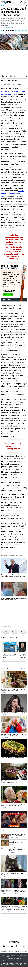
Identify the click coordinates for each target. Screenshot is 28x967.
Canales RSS (4, 951)
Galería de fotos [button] (8, 27)
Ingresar (21, 2)
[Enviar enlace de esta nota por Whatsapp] (10, 76)
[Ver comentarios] (25, 6)
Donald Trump (6, 631)
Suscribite (8, 295)
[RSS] (20, 946)
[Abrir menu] (2, 2)
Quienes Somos (11, 951)
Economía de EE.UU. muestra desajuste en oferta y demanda (14, 446)
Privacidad (24, 951)
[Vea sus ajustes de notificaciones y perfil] (25, 2)
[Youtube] (12, 946)
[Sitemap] (24, 946)
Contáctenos (18, 951)
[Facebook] (4, 946)
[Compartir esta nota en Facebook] (2, 76)
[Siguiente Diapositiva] (25, 651)
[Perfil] (14, 942)
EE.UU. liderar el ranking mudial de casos (12, 193)
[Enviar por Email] (14, 76)
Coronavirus (15, 631)
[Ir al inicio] (10, 2)
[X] (8, 946)
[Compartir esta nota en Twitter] (6, 76)
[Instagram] (16, 946)
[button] (14, 43)
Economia (23, 631)
